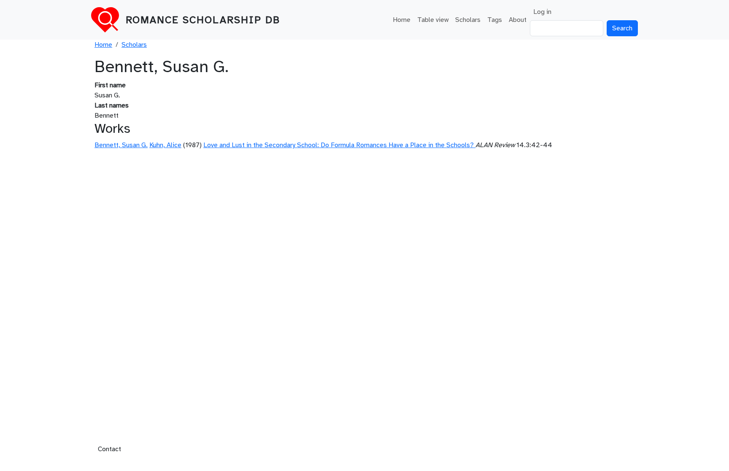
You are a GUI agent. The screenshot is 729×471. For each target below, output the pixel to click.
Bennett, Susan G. (121, 145)
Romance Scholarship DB (203, 19)
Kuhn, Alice (165, 145)
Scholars (468, 20)
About (517, 20)
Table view (432, 20)
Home (401, 20)
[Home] (108, 19)
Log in (542, 12)
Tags (494, 20)
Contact (109, 449)
